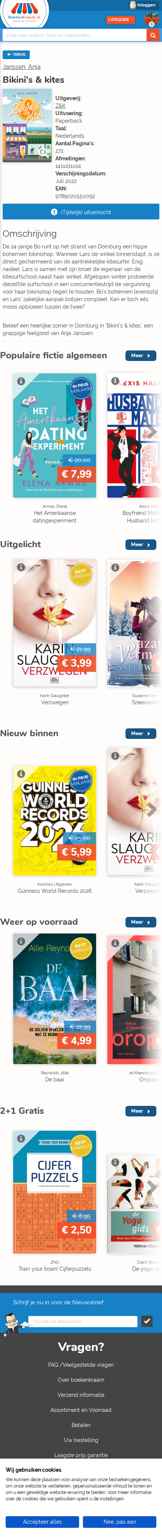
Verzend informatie (81, 1395)
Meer (137, 355)
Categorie (118, 20)
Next (150, 447)
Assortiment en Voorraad (81, 1410)
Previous (7, 447)
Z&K (60, 106)
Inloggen (147, 5)
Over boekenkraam (81, 1380)
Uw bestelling (81, 1440)
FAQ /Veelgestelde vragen (81, 1365)
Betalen (81, 1425)
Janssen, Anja (22, 66)
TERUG (18, 54)
